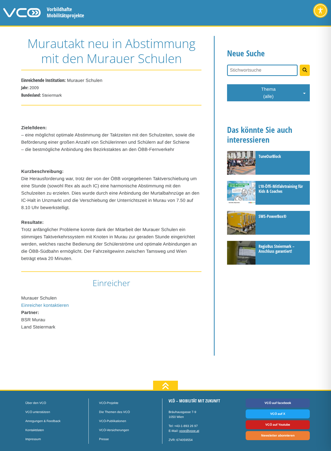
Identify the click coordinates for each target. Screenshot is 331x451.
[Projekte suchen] (305, 70)
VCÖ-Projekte (108, 403)
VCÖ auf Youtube (277, 424)
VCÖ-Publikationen (112, 421)
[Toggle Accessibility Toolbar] (320, 10)
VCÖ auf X (277, 414)
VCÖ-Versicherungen (114, 430)
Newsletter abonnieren (278, 435)
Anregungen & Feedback (43, 421)
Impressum (33, 439)
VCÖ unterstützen (37, 412)
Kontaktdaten (34, 430)
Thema (268, 93)
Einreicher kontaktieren (45, 305)
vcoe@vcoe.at (189, 431)
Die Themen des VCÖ (114, 412)
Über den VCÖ (35, 403)
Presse (104, 439)
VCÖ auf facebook (278, 403)
